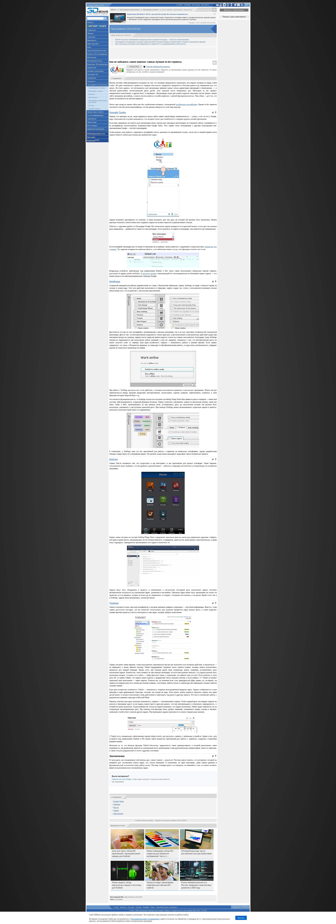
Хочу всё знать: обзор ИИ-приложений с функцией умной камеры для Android (126, 853)
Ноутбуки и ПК (92, 75)
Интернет (92, 94)
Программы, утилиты (96, 91)
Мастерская (91, 57)
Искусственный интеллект (97, 51)
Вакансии (93, 140)
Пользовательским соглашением (145, 919)
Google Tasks (117, 112)
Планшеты (91, 81)
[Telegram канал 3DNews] (235, 5)
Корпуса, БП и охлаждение (97, 54)
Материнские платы (94, 61)
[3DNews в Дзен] (228, 5)
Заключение (118, 814)
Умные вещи (91, 122)
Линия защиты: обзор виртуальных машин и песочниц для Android (126, 885)
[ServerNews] (97, 26)
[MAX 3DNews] (224, 5)
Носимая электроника (95, 71)
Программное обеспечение (97, 85)
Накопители (91, 68)
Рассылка (196, 5)
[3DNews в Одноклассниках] (231, 5)
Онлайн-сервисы (94, 109)
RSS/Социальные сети (96, 134)
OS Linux (91, 105)
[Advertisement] (163, 53)
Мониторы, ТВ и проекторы (97, 64)
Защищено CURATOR (240, 907)
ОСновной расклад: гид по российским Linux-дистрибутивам (196, 852)
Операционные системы (97, 88)
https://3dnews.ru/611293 (133, 897)
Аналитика (91, 37)
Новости (90, 22)
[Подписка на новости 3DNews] (238, 5)
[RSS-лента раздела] (214, 10)
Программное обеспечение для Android (98, 101)
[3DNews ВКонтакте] (217, 5)
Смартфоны (91, 119)
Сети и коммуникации (95, 115)
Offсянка (90, 34)
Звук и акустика (92, 44)
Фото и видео (92, 126)
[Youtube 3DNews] (221, 5)
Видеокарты (91, 40)
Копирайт (146, 907)
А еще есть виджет (148, 274)
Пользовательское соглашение (166, 907)
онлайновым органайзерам (186, 104)
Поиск (153, 907)
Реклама (187, 5)
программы (118, 899)
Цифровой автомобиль (95, 129)
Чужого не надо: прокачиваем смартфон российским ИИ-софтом (160, 885)
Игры (89, 47)
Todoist (113, 603)
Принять (241, 918)
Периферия (91, 78)
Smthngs (114, 281)
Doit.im (113, 459)
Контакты (205, 5)
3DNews (113, 10)
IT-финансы (91, 30)
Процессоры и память (95, 112)
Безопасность (93, 97)
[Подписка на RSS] (242, 5)
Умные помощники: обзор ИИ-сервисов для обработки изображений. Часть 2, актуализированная (160, 854)
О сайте (179, 5)
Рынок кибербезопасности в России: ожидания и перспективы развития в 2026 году (196, 885)
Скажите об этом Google (121, 779)
